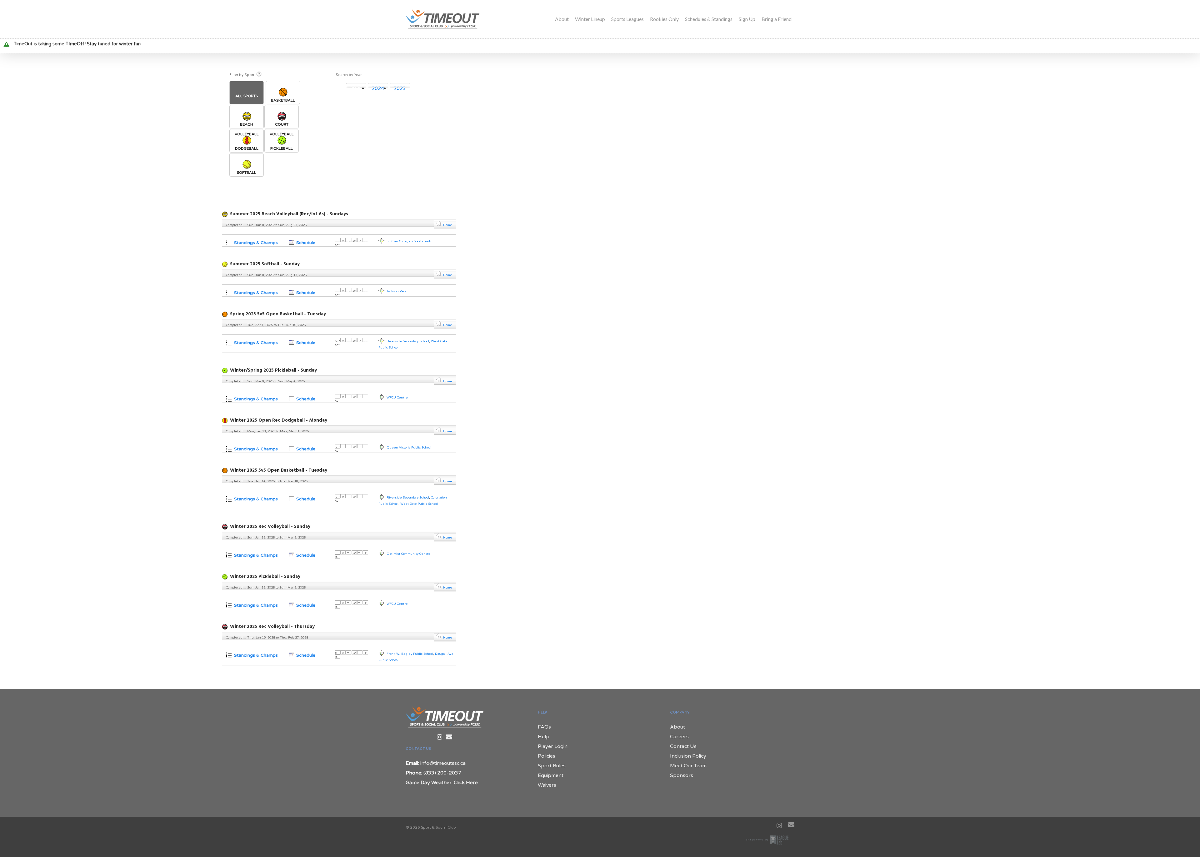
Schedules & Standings (708, 19)
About (562, 19)
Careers (679, 737)
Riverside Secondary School (408, 341)
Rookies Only (664, 19)
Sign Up (747, 19)
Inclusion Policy (688, 756)
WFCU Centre (397, 397)
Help (543, 737)
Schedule (305, 242)
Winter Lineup (590, 19)
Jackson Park (396, 291)
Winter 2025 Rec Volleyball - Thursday (272, 626)
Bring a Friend (777, 19)
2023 (399, 88)
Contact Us (683, 746)
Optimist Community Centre (408, 554)
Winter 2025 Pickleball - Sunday (265, 576)
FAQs (544, 727)
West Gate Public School (419, 504)
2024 (378, 88)
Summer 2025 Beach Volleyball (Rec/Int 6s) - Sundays (289, 214)
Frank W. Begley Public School (410, 654)
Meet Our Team (688, 766)
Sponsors (681, 775)
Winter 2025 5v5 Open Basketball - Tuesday (278, 470)
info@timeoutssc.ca (443, 763)
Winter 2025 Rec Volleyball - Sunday (270, 526)
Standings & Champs (255, 242)
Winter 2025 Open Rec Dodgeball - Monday (278, 420)
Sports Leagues (627, 19)
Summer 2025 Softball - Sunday (265, 264)
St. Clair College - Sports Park (409, 241)
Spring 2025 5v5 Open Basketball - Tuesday (278, 314)
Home (447, 225)
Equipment (550, 775)
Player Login (553, 746)
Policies (546, 756)
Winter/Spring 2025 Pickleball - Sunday (273, 370)
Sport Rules (552, 766)
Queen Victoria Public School (409, 447)
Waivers (547, 785)
